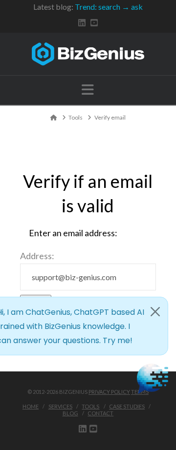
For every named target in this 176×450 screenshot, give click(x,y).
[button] (88, 89)
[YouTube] (94, 23)
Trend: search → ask (109, 6)
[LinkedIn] (82, 23)
